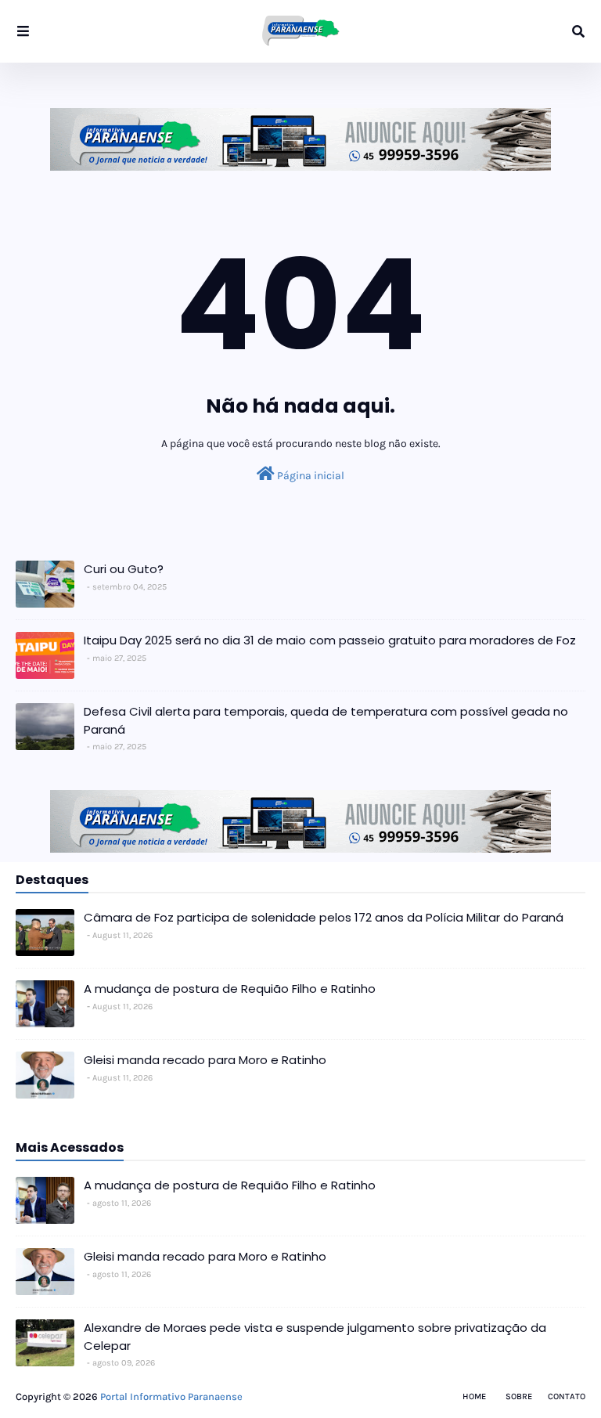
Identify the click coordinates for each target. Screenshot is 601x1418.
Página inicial (309, 475)
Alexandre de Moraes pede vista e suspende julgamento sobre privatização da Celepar (315, 1336)
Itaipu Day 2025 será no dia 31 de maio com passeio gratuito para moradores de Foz (330, 640)
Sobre (519, 1396)
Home (474, 1396)
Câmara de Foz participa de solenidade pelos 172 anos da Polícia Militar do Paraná (323, 917)
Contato (566, 1396)
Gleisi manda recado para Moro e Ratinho (205, 1060)
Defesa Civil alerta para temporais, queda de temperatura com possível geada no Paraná (326, 720)
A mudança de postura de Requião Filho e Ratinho (230, 988)
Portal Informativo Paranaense (171, 1396)
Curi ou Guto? (124, 569)
